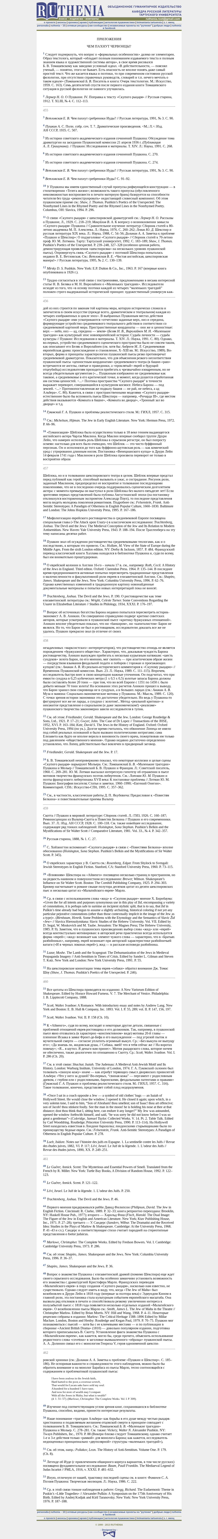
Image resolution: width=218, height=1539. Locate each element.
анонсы (61, 22)
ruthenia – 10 (58, 25)
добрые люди (162, 25)
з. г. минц (169, 22)
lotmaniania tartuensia (149, 22)
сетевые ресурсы (77, 25)
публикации (96, 22)
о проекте (49, 22)
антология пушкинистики (120, 22)
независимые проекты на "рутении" (131, 25)
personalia (43, 25)
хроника (73, 22)
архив (83, 22)
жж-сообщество (98, 25)
